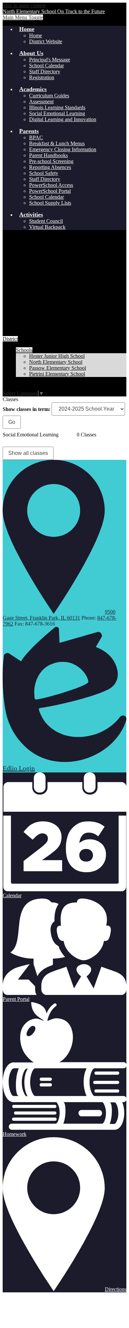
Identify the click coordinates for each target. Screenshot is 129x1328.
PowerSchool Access (51, 185)
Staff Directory (44, 71)
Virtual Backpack (47, 227)
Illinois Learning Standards (57, 107)
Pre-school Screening (51, 161)
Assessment (41, 101)
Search (7, 386)
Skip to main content (24, 5)
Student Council (46, 221)
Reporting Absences (50, 167)
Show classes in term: (26, 409)
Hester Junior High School (57, 356)
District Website (45, 41)
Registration (41, 77)
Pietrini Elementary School (57, 374)
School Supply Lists (50, 203)
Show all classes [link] (28, 453)
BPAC (36, 137)
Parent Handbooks (48, 155)
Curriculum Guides (49, 95)
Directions (115, 1289)
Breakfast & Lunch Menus (57, 143)
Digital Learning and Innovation (62, 119)
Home (35, 35)
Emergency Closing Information (62, 149)
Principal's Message (49, 59)
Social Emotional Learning (57, 113)
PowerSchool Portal (50, 191)
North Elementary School (55, 362)
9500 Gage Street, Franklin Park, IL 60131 (59, 615)
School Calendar (46, 65)
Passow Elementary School (57, 368)
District (10, 339)
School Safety (43, 173)
